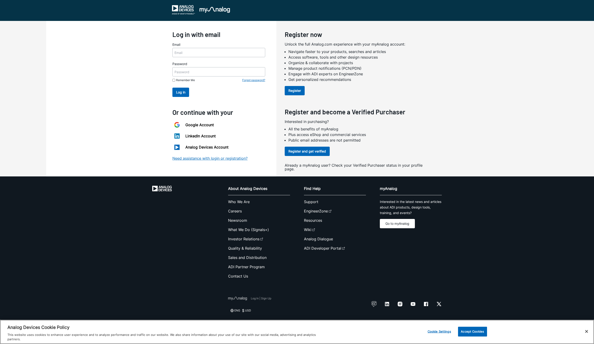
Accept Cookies (472, 331)
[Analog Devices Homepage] (183, 9)
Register (294, 91)
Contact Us (238, 276)
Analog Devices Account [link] (207, 147)
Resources (313, 220)
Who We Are (239, 201)
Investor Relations (243, 239)
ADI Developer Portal (322, 248)
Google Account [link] (199, 124)
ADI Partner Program (246, 267)
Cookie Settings (439, 331)
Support (311, 201)
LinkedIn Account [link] (200, 136)
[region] (297, 332)
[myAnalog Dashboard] (215, 9)
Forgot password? (253, 80)
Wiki (307, 229)
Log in (180, 92)
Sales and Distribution (247, 257)
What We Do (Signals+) (248, 229)
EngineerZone (316, 211)
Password (179, 64)
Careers (235, 211)
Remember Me (185, 80)
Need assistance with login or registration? (210, 158)
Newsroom (237, 220)
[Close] (586, 331)
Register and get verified (307, 151)
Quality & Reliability (245, 248)
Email (176, 44)
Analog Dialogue (318, 239)
